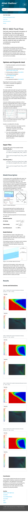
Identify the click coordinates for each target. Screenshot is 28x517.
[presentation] (22, 221)
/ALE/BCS (21, 72)
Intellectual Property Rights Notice (10, 508)
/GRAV (11, 77)
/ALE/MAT (20, 79)
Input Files (5, 19)
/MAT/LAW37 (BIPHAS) (12, 70)
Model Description (7, 21)
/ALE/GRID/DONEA (11, 75)
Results (4, 23)
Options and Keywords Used (9, 17)
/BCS (4, 500)
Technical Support (21, 508)
